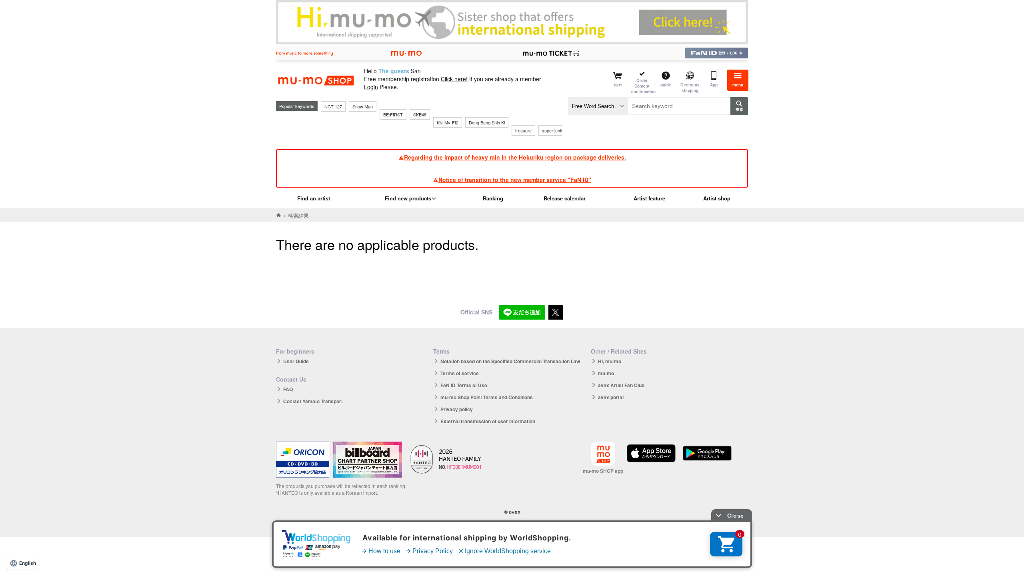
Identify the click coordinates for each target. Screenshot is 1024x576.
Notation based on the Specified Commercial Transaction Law (510, 361)
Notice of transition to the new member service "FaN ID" (514, 180)
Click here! (454, 79)
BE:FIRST (393, 114)
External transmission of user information (487, 421)
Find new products (408, 198)
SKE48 (419, 114)
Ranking (493, 198)
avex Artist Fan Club (621, 385)
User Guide (296, 361)
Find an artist (313, 198)
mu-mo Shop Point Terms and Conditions (486, 397)
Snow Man (362, 106)
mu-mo (606, 373)
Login (371, 87)
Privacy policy (456, 409)
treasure (523, 130)
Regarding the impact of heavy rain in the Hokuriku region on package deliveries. (515, 157)
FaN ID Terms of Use (463, 385)
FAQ (288, 389)
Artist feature (649, 198)
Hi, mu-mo (609, 361)
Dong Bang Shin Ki (487, 122)
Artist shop (716, 198)
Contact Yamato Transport (313, 401)
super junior (553, 130)
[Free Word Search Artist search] (598, 106)
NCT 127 (333, 106)
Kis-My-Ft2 (447, 122)
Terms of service (459, 373)
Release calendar (565, 198)
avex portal (611, 397)
